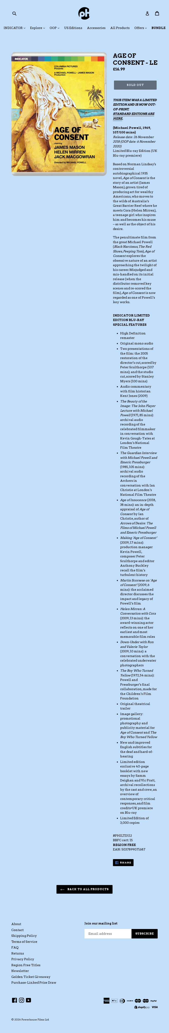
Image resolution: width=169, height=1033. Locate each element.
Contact (17, 930)
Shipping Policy (24, 936)
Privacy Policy (22, 959)
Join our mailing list (100, 923)
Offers (139, 28)
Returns (17, 953)
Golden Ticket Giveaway (30, 977)
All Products (120, 28)
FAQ (15, 947)
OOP (53, 28)
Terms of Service (24, 942)
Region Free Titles (25, 965)
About (16, 924)
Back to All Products (88, 889)
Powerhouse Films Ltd (35, 1019)
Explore (36, 28)
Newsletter (20, 971)
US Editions (73, 28)
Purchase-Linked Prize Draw (33, 982)
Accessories (96, 28)
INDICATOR (13, 28)
